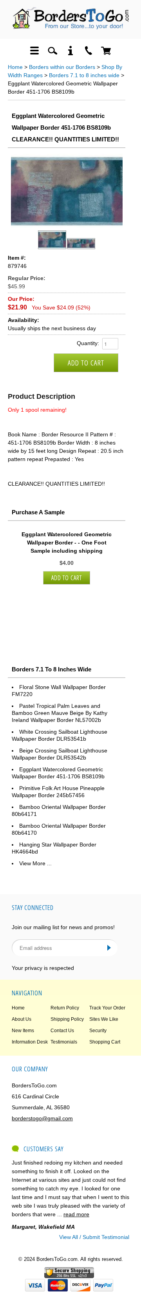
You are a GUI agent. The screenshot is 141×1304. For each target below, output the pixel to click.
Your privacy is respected (43, 968)
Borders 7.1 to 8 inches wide (84, 75)
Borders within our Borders (62, 67)
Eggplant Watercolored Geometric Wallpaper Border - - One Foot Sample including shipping (67, 542)
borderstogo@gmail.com (42, 1118)
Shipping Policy (67, 1019)
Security (98, 1030)
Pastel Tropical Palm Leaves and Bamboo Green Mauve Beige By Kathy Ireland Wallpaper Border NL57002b (59, 713)
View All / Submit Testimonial (94, 1237)
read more (76, 1214)
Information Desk (30, 1042)
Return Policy (65, 1008)
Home (15, 67)
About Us (21, 1019)
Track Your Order (107, 1008)
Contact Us (62, 1030)
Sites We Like (103, 1019)
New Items (23, 1030)
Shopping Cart (104, 1042)
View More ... (35, 863)
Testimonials (64, 1042)
